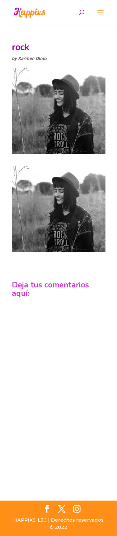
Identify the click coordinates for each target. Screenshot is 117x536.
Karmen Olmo (32, 58)
